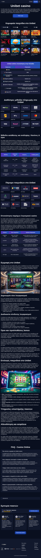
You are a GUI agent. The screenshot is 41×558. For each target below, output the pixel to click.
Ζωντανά (14, 27)
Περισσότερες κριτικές (20, 532)
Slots (35, 27)
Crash (25, 27)
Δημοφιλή (5, 27)
